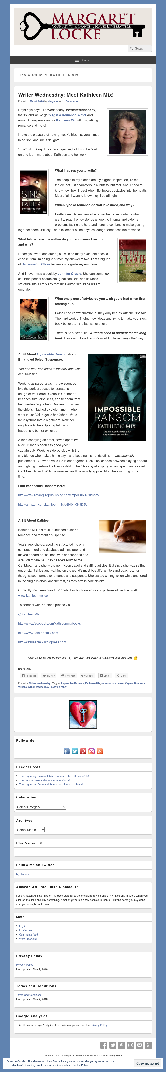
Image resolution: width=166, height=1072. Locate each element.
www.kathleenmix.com (34, 595)
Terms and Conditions (29, 995)
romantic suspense (112, 683)
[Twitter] (112, 1045)
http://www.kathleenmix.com (38, 632)
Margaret (53, 101)
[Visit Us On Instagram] (91, 754)
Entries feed (26, 930)
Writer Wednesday (39, 683)
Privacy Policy (24, 965)
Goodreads (148, 1045)
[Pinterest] (121, 1045)
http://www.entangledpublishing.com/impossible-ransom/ (58, 495)
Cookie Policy (80, 1065)
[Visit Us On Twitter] (75, 754)
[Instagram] (130, 1045)
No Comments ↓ (71, 101)
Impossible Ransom (72, 683)
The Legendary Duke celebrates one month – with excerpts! (54, 776)
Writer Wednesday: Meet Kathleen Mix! (66, 94)
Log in (22, 926)
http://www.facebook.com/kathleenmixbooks (49, 623)
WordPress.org (28, 939)
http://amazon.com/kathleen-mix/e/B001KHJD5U (53, 504)
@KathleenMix (28, 614)
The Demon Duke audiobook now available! (44, 780)
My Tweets (22, 874)
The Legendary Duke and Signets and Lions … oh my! (51, 784)
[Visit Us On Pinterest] (83, 754)
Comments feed (28, 934)
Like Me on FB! (29, 843)
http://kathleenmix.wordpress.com (42, 642)
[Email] (139, 1045)
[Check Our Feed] (100, 754)
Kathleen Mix (92, 683)
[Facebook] (103, 1045)
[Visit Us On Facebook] (66, 754)
